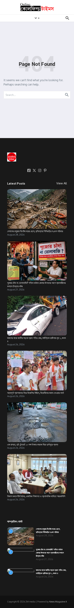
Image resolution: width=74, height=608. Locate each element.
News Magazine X (58, 601)
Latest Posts (16, 183)
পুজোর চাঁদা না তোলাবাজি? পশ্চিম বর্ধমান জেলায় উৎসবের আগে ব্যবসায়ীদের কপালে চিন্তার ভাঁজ (50, 552)
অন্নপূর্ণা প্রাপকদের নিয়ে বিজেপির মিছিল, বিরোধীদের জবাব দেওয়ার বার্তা (35, 392)
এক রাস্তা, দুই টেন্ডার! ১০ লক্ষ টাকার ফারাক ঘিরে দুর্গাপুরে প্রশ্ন (32, 444)
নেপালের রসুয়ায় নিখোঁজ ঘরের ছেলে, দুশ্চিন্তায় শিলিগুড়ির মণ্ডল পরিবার (35, 231)
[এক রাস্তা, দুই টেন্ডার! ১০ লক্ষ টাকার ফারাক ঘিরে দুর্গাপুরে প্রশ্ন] (37, 422)
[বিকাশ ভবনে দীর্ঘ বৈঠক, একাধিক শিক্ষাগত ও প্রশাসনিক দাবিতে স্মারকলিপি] (37, 474)
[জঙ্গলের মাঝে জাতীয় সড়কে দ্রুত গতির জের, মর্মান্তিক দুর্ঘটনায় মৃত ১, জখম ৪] (37, 315)
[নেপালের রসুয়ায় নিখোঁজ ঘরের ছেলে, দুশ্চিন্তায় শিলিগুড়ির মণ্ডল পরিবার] (37, 209)
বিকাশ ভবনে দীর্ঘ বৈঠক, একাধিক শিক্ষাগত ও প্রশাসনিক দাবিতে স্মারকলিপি (36, 496)
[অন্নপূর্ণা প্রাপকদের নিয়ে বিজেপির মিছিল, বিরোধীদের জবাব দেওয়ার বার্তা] (37, 370)
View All (61, 183)
